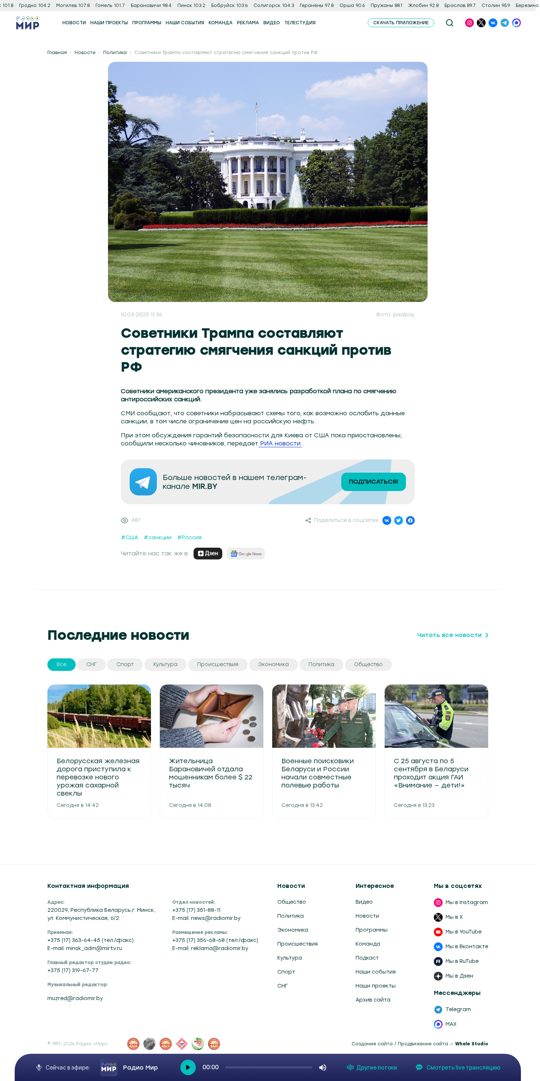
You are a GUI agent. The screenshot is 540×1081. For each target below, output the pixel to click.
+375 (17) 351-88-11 (196, 910)
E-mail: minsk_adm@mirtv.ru (84, 948)
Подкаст (367, 958)
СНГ (282, 986)
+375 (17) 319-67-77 (72, 970)
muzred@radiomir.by (75, 998)
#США (129, 537)
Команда (368, 944)
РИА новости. (280, 443)
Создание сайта (372, 1043)
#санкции (158, 537)
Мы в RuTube (462, 961)
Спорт (286, 972)
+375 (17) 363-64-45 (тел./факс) (90, 940)
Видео (364, 902)
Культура (289, 958)
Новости (85, 52)
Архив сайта (373, 1000)
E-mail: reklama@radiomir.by (210, 948)
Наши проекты (376, 986)
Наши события (376, 972)
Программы (372, 930)
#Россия (189, 537)
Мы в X (454, 917)
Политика (115, 52)
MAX (451, 1024)
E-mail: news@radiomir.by (206, 918)
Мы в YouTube (464, 932)
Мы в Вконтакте (467, 946)
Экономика (292, 930)
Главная (57, 52)
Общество (291, 902)
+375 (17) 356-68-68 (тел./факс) (215, 940)
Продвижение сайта (423, 1043)
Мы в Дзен (459, 976)
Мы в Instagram (467, 902)
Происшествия (297, 944)
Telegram (458, 1009)
